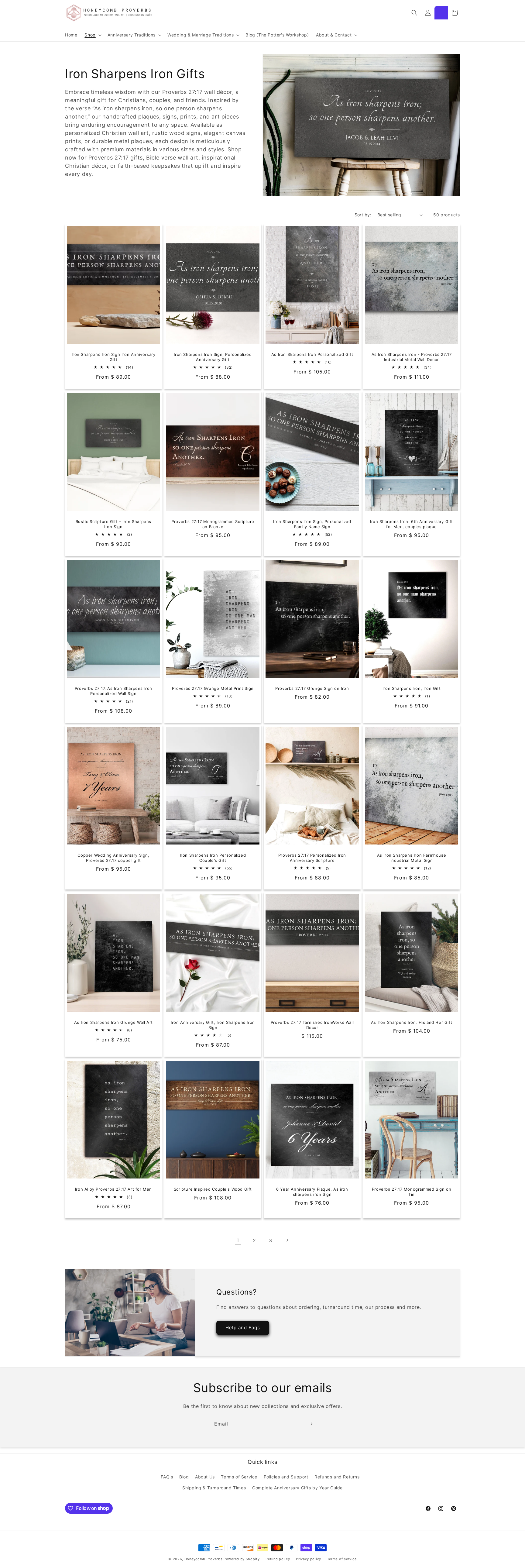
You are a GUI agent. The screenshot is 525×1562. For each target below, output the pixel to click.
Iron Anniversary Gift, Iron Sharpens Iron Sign (213, 1025)
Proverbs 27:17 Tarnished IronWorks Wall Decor (312, 1025)
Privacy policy (308, 1559)
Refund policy (278, 1559)
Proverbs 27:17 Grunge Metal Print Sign (213, 688)
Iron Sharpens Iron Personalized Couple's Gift (213, 858)
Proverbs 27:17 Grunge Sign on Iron (312, 688)
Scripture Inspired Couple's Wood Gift (213, 1189)
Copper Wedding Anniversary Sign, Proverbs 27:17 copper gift (113, 858)
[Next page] (287, 1240)
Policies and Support (286, 1476)
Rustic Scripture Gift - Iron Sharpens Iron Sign (113, 524)
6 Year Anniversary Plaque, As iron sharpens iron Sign (312, 1192)
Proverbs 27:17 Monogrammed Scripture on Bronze (212, 524)
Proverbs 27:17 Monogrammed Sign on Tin (411, 1192)
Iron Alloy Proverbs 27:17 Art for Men (113, 1189)
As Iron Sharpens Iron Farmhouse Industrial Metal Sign (411, 858)
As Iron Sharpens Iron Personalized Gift (312, 354)
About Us (205, 1476)
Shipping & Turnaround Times (214, 1487)
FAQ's (167, 1476)
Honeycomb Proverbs (203, 1559)
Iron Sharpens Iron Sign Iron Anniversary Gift (114, 357)
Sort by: (363, 214)
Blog (184, 1476)
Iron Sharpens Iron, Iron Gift (412, 688)
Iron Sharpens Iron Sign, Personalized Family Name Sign (312, 524)
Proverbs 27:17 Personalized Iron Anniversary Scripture (312, 858)
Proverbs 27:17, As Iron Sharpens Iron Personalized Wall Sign (113, 691)
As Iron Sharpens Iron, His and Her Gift (411, 1022)
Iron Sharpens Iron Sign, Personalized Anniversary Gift (213, 357)
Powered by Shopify (242, 1559)
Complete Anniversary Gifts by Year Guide (297, 1487)
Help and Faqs (242, 1328)
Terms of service (342, 1559)
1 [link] (238, 1240)
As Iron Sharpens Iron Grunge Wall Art (113, 1022)
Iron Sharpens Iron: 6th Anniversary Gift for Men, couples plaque (411, 524)
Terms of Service (239, 1476)
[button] (92, 35)
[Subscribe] (310, 1424)
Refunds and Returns (336, 1476)
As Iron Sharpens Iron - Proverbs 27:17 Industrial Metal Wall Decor (412, 357)
